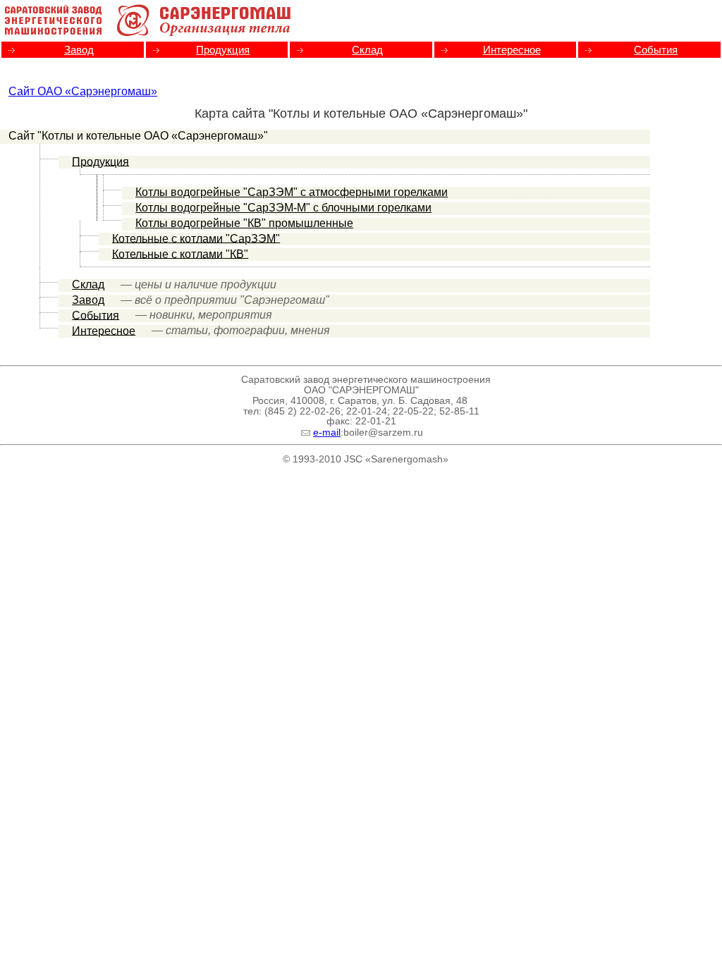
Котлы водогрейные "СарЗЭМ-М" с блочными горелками (283, 208)
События (656, 50)
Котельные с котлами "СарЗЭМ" (196, 238)
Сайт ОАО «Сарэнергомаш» (82, 91)
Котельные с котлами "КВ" (180, 253)
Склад (367, 50)
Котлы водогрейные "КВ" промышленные (244, 223)
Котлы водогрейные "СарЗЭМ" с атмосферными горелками (291, 192)
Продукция (223, 50)
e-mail (327, 432)
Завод (79, 50)
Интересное (512, 50)
